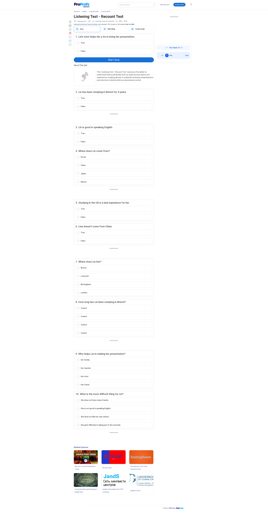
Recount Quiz (107, 468)
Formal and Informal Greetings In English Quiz (86, 490)
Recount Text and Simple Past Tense (85, 468)
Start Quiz (114, 59)
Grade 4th (98, 21)
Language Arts (81, 21)
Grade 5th (105, 21)
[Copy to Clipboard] (70, 41)
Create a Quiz (179, 4)
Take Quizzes (164, 4)
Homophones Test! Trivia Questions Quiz (138, 468)
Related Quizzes (81, 447)
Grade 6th (111, 21)
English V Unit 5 (135, 490)
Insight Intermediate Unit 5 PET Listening (113, 490)
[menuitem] (164, 5)
